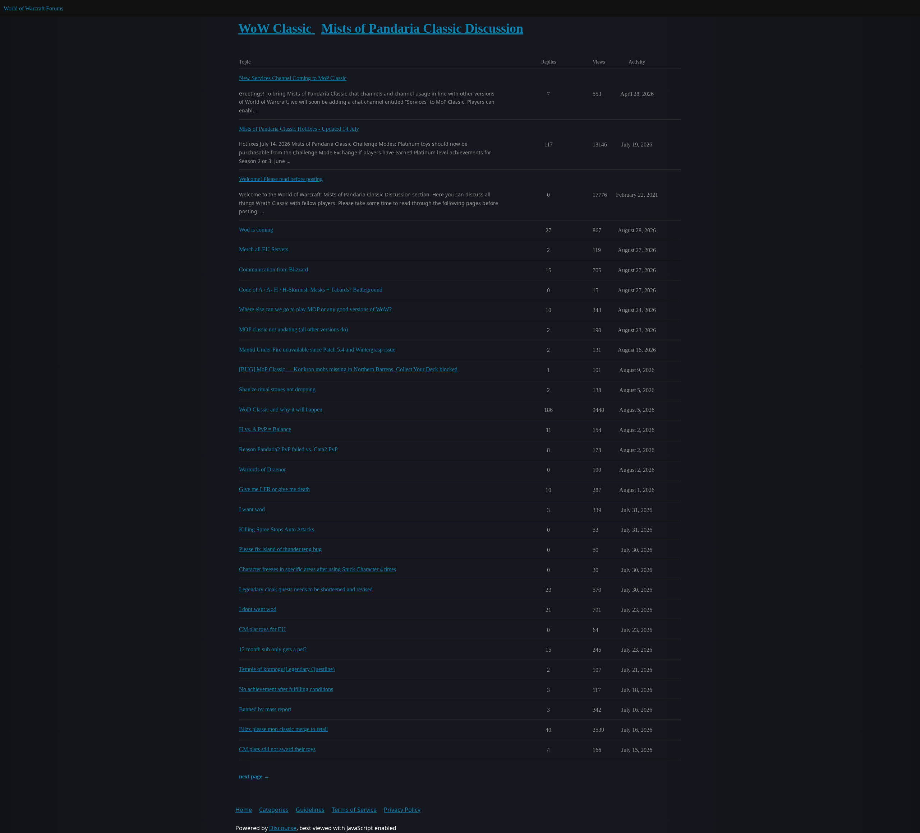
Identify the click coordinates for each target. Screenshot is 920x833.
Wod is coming (256, 230)
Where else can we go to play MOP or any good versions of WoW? (315, 309)
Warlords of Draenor (262, 469)
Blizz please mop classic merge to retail (283, 729)
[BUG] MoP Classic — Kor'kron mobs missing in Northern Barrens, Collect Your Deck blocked (348, 369)
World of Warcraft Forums (33, 8)
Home (243, 810)
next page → (254, 776)
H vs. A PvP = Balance (265, 429)
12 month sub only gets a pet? (273, 649)
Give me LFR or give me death (274, 489)
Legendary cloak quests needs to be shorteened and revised (306, 589)
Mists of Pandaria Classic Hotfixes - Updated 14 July (299, 129)
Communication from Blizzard (273, 269)
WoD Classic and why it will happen (280, 409)
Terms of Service (354, 810)
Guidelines (310, 810)
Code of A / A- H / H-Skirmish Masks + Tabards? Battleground (310, 290)
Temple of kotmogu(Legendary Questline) (287, 669)
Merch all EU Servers (263, 249)
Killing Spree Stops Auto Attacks (276, 529)
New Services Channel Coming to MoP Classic (292, 78)
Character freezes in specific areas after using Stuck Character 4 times (317, 569)
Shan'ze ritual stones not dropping (277, 389)
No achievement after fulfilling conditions (286, 689)
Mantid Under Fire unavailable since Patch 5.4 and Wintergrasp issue (317, 349)
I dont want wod (257, 609)
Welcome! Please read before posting (281, 179)
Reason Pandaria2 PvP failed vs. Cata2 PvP (288, 449)
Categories (274, 810)
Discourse (282, 828)
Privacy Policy (402, 810)
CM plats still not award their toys (277, 749)
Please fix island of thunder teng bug (280, 549)
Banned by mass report (265, 709)
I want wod (252, 509)
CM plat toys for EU (262, 629)
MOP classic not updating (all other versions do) (293, 329)
